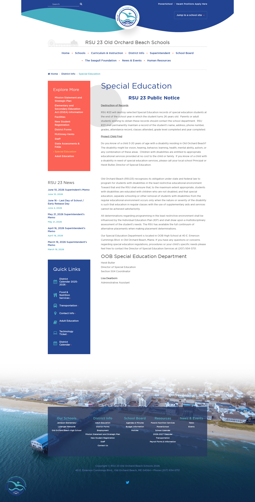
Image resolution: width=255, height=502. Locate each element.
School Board (185, 53)
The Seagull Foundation (100, 60)
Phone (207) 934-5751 (166, 470)
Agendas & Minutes (135, 423)
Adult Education (64, 156)
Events (191, 427)
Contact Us (103, 445)
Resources (163, 418)
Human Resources (159, 60)
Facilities (60, 117)
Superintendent (160, 53)
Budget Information (135, 427)
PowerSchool (165, 4)
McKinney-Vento (64, 134)
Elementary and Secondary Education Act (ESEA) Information (69, 108)
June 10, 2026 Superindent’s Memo (69, 189)
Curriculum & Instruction (107, 53)
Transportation (163, 438)
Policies (134, 430)
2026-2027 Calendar (163, 434)
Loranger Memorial (66, 427)
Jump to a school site (189, 15)
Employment (103, 430)
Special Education (65, 151)
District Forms (63, 129)
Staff (58, 138)
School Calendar (162, 430)
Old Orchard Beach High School (66, 430)
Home (65, 53)
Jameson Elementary (66, 423)
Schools (80, 53)
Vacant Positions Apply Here (191, 4)
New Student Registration (103, 438)
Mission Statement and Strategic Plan (102, 434)
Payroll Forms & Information (163, 442)
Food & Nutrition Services (163, 423)
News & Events (132, 60)
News (191, 423)
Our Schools (66, 418)
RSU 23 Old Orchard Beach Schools (127, 42)
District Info (136, 53)
